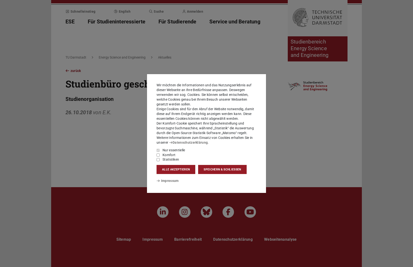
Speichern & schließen (222, 169)
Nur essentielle (174, 150)
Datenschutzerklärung (190, 142)
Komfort (169, 155)
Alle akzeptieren (176, 169)
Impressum (170, 181)
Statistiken (171, 159)
